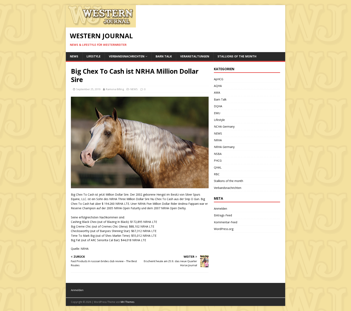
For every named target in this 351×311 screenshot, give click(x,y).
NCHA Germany (224, 126)
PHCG (218, 160)
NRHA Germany (224, 147)
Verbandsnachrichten (126, 56)
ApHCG (218, 79)
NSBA (218, 154)
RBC (217, 174)
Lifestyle (94, 56)
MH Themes (127, 302)
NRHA (218, 140)
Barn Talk (164, 56)
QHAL (218, 167)
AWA (217, 92)
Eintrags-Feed (223, 215)
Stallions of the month (237, 56)
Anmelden (220, 208)
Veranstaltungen (194, 56)
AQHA (218, 86)
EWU (217, 113)
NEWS (74, 56)
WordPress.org (223, 229)
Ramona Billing (115, 89)
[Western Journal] (101, 25)
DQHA (218, 106)
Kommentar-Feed (225, 222)
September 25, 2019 (88, 89)
